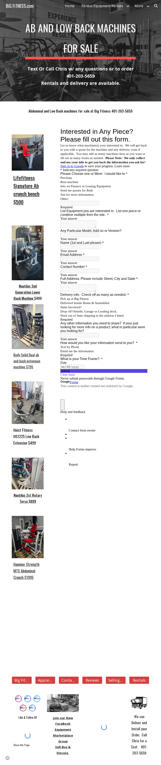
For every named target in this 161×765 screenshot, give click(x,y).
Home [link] (69, 6)
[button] (156, 6)
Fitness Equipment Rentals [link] (102, 6)
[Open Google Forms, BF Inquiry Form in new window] (141, 131)
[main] (80, 37)
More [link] (139, 6)
